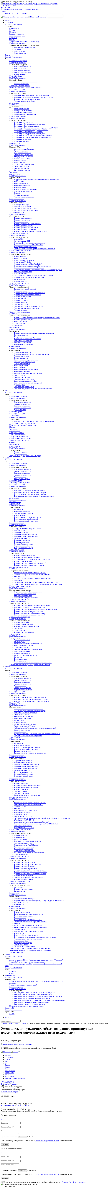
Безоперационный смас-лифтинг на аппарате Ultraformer (34, 249)
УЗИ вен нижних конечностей (25, 114)
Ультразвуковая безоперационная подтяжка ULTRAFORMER (36, 824)
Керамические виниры (22, 653)
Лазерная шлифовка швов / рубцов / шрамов (30, 697)
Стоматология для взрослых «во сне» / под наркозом (33, 389)
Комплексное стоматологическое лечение (29, 931)
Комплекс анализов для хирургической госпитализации (34, 421)
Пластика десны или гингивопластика (28, 373)
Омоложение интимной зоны (24, 851)
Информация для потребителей (25, 47)
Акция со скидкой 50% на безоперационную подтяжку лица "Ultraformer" (36, 960)
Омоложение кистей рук (23, 538)
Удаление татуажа (20, 791)
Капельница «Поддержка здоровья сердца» (29, 134)
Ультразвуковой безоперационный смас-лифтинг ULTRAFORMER (38, 584)
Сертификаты (14, 28)
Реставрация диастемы (22, 377)
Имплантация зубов (21, 358)
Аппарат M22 (19, 239)
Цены (7, 390)
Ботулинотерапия (20, 837)
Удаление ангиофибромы (23, 297)
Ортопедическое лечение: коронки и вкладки (30, 922)
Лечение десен (19, 933)
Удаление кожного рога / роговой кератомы (29, 293)
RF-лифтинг (18, 580)
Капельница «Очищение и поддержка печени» (31, 130)
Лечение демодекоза (21, 183)
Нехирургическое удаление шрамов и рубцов (30, 494)
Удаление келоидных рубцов (24, 101)
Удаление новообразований (19, 283)
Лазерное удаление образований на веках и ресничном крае (35, 609)
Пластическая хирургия (18, 61)
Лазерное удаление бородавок (24, 866)
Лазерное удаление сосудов (23, 226)
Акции (7, 954)
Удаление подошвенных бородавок (26, 308)
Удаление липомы (20, 302)
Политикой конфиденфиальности (47, 1141)
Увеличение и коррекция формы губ (27, 764)
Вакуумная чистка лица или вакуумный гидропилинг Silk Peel (36, 180)
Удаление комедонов (21, 195)
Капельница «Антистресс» (23, 122)
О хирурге (9, 22)
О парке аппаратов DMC (23, 816)
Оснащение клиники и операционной (23, 985)
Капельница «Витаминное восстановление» (30, 124)
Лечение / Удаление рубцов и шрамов (27, 747)
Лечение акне (19, 181)
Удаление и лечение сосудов (19, 312)
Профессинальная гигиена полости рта (28, 644)
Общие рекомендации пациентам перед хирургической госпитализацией (36, 981)
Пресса (11, 1014)
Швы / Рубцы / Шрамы (17, 89)
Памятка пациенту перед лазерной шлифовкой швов (33, 994)
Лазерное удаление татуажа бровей (26, 227)
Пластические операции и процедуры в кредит (26, 1006)
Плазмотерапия (19, 279)
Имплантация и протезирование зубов (28, 925)
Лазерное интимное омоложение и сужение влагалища (34, 333)
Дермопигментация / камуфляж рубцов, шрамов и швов (34, 496)
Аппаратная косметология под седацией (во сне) (31, 822)
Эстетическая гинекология (23, 344)
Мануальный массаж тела (23, 718)
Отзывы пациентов (21, 945)
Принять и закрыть (8, 1186)
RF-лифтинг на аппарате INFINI (25, 247)
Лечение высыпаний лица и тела (26, 521)
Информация (10, 975)
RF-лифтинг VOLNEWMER (24, 828)
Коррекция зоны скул (21, 542)
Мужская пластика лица (22, 68)
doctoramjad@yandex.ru (9, 1084)
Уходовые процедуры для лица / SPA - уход (25, 456)
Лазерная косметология (17, 435)
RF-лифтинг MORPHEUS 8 (24, 820)
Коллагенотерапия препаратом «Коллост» (29, 268)
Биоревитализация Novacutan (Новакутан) (29, 277)
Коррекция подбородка (22, 540)
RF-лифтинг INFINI (21, 814)
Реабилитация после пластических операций (25, 88)
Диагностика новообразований (25, 289)
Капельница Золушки (21, 141)
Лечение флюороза (20, 659)
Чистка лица (18, 509)
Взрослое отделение (21, 452)
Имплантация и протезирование (25, 655)
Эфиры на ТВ (19, 904)
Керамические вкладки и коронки (26, 360)
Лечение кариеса (20, 367)
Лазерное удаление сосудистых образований (30, 563)
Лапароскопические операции (25, 337)
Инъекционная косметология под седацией (29, 853)
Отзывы (12, 40)
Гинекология (14, 327)
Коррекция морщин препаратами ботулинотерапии (32, 266)
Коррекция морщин (21, 532)
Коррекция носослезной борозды (26, 536)
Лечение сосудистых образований (26, 519)
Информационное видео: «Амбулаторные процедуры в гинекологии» (39, 900)
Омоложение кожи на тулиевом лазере (28, 795)
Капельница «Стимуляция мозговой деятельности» (32, 137)
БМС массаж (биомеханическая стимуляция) (30, 711)
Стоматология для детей (22, 352)
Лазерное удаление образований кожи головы (30, 872)
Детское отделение (20, 454)
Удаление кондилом (21, 300)
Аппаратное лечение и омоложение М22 (28, 805)
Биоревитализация (20, 281)
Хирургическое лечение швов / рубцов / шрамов (31, 701)
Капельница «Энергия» (22, 139)
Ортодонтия (18, 657)
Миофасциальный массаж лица (25, 724)
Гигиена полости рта (21, 356)
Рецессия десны (19, 375)
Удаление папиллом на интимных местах (29, 306)
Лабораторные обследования (19, 86)
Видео (7, 667)
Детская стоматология (22, 640)
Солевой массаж (20, 732)
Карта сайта (9, 1076)
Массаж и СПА (15, 143)
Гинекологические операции (24, 899)
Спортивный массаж (21, 168)
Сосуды (12, 442)
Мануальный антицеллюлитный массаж (28, 709)
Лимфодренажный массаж (23, 157)
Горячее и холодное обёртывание (26, 726)
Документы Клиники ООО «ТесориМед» (24, 42)
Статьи (11, 973)
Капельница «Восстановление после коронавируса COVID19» (36, 128)
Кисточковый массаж (21, 714)
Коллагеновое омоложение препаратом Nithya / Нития (33, 275)
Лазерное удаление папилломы (25, 862)
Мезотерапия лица (20, 273)
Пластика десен (19, 642)
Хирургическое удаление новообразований (29, 615)
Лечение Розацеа (20, 515)
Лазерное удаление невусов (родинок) (27, 864)
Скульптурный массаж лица (24, 164)
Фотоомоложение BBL (22, 241)
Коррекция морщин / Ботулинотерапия (28, 592)
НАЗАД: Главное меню (13, 24)
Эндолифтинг (19, 576)
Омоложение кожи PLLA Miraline (26, 845)
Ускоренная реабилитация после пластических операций (30, 950)
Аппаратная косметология (18, 233)
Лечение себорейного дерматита (25, 189)
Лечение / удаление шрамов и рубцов (27, 517)
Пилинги (17, 193)
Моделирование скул (21, 204)
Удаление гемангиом (21, 622)
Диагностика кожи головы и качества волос (30, 753)
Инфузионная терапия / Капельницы (22, 425)
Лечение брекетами (21, 366)
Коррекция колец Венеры (23, 546)
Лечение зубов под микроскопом (26, 935)
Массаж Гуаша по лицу (22, 158)
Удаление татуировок (21, 793)
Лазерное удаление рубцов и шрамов (27, 99)
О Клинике (18, 49)
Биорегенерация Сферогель (24, 260)
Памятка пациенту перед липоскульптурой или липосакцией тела (38, 996)
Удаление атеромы (20, 298)
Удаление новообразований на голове (27, 295)
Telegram (15, 1092)
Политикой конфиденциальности (74, 1182)
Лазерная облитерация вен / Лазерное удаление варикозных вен (37, 318)
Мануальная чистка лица (23, 191)
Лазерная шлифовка (21, 222)
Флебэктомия (18, 325)
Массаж (12, 427)
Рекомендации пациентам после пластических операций (34, 992)
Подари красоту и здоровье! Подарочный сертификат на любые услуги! (35, 964)
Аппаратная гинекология (23, 341)
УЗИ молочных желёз (21, 109)
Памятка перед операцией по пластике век (29, 1004)
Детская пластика (20, 74)
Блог (7, 966)
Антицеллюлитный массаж (24, 149)
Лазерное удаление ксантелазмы (25, 868)
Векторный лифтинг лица (23, 544)
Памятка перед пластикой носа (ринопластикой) (31, 1002)
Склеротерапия (19, 323)
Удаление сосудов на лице (23, 624)
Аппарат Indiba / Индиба (23, 812)
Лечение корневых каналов (24, 645)
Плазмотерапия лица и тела (24, 847)
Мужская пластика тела (22, 72)
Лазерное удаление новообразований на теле (30, 613)
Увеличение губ (19, 530)
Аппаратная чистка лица (23, 826)
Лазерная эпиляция (21, 784)
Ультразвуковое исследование (24, 423)
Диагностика (14, 103)
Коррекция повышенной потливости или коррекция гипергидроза (38, 270)
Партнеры (13, 38)
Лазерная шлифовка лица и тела (25, 561)
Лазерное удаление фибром (23, 879)
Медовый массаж (20, 160)
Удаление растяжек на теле (23, 513)
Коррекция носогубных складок (25, 534)
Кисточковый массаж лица (23, 155)
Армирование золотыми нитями (25, 82)
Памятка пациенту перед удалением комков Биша (32, 998)
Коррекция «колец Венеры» (24, 776)
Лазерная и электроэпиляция (24, 555)
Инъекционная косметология (20, 250)
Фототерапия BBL (20, 807)
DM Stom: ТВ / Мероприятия (24, 946)
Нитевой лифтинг (15, 76)
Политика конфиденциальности (16, 1078)
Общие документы (20, 51)
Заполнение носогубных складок (26, 208)
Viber (10, 1092)
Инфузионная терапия (17, 116)
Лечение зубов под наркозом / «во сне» (28, 920)
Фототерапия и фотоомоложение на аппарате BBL (32, 575)
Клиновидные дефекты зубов (24, 362)
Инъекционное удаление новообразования (29, 607)
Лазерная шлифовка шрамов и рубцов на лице (30, 231)
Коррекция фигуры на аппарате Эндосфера (29, 243)
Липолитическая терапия (23, 272)
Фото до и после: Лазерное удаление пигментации (32, 559)
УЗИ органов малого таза (23, 111)
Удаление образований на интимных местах (30, 874)
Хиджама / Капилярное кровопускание (28, 736)
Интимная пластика (21, 335)
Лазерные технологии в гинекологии (27, 339)
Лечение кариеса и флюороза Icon (26, 369)
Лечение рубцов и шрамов (23, 849)
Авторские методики (17, 36)
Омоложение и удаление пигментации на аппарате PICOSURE (37, 582)
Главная (8, 20)
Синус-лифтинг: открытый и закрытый (28, 383)
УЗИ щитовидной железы (23, 112)
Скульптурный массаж (22, 730)
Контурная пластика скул (23, 772)
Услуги (7, 55)
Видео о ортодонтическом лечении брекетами (30, 927)
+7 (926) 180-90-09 (7, 13)
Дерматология (14, 174)
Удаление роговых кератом (23, 876)
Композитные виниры (22, 364)
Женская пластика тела (22, 70)
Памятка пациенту (16, 987)
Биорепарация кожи (21, 854)
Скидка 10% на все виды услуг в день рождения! (27, 962)
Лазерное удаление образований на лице (28, 611)
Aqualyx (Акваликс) (21, 258)
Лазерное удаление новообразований (27, 224)
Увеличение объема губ (22, 206)
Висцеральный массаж (22, 170)
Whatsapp (4, 1092)
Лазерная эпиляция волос (23, 218)
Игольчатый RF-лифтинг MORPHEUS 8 (28, 245)
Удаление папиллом (21, 304)
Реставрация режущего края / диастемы (28, 649)
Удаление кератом (20, 291)
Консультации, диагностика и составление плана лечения (35, 937)
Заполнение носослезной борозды (26, 210)
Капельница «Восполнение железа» (27, 126)
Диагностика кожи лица (22, 751)
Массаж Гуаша (19, 720)
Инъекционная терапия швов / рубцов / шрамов (31, 699)
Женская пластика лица (22, 66)
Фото (7, 458)
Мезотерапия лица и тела (23, 843)
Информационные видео (23, 690)
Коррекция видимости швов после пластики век (31, 95)
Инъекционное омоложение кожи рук (27, 841)
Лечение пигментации (22, 185)
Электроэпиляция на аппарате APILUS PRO (30, 573)
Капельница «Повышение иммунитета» (28, 132)
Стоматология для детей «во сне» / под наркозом (31, 354)
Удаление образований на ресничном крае (29, 870)
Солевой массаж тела (21, 166)
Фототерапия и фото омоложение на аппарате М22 (32, 578)
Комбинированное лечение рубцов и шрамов (30, 492)
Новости (12, 32)
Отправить (5, 1144)
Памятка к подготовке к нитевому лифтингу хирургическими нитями (39, 1000)
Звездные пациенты (16, 34)
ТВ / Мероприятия (16, 952)
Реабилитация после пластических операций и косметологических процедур (42, 818)
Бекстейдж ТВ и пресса (22, 688)
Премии (12, 30)
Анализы (12, 983)
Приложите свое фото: (9, 1137)
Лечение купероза (20, 321)
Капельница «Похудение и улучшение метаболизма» (33, 135)
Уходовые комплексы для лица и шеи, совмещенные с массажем (37, 734)
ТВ (10, 1016)
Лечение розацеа (20, 187)
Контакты (8, 1017)
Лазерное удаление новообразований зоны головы (32, 605)
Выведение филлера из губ (23, 548)
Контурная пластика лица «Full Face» (27, 529)
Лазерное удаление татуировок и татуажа (29, 565)
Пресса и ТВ (9, 1008)
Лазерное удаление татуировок (25, 229)
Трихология (13, 172)
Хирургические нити (21, 84)
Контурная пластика (16, 199)
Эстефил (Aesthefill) (21, 256)
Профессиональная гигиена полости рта (28, 914)
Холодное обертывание (22, 153)
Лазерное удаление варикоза (24, 632)
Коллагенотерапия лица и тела (25, 594)
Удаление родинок (20, 310)
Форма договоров (20, 53)
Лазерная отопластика (22, 220)
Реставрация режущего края (24, 379)
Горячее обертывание (21, 151)
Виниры (17, 923)
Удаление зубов (19, 385)
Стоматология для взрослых (24, 387)
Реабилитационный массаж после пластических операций (35, 728)
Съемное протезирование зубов (25, 381)
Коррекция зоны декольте (23, 761)
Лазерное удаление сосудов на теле (26, 626)
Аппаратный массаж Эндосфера (25, 713)
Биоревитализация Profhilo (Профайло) (28, 264)
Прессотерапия (19, 162)
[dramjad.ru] (16, 1044)
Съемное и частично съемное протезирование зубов (33, 663)
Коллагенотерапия (20, 839)
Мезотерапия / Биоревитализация (26, 598)
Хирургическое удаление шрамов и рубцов (29, 490)
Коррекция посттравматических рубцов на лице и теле (34, 97)
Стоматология (14, 346)
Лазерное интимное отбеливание (26, 787)
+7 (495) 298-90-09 (21, 13)
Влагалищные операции (22, 343)
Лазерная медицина (16, 212)
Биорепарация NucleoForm (23, 262)
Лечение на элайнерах (22, 371)
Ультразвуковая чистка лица (24, 197)
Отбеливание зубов (21, 647)
